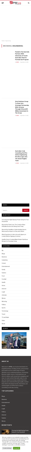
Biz (2, 250)
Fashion (4, 272)
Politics (4, 304)
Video (3, 320)
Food (3, 276)
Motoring (4, 301)
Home (3, 40)
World (3, 323)
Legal (3, 292)
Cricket (4, 263)
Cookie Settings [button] (7, 448)
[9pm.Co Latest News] (15, 3)
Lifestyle (4, 295)
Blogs (3, 253)
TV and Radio (5, 317)
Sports (3, 307)
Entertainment (6, 266)
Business (4, 257)
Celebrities (5, 260)
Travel (3, 314)
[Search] (28, 3)
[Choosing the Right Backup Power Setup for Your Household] (6, 432)
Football (4, 279)
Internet (4, 288)
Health (3, 282)
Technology (5, 311)
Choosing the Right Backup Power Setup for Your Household (20, 431)
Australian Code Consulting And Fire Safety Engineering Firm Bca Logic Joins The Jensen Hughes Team (21, 156)
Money (4, 298)
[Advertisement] (15, 23)
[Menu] (3, 3)
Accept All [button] (16, 448)
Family (3, 269)
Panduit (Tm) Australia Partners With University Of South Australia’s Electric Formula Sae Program (22, 56)
